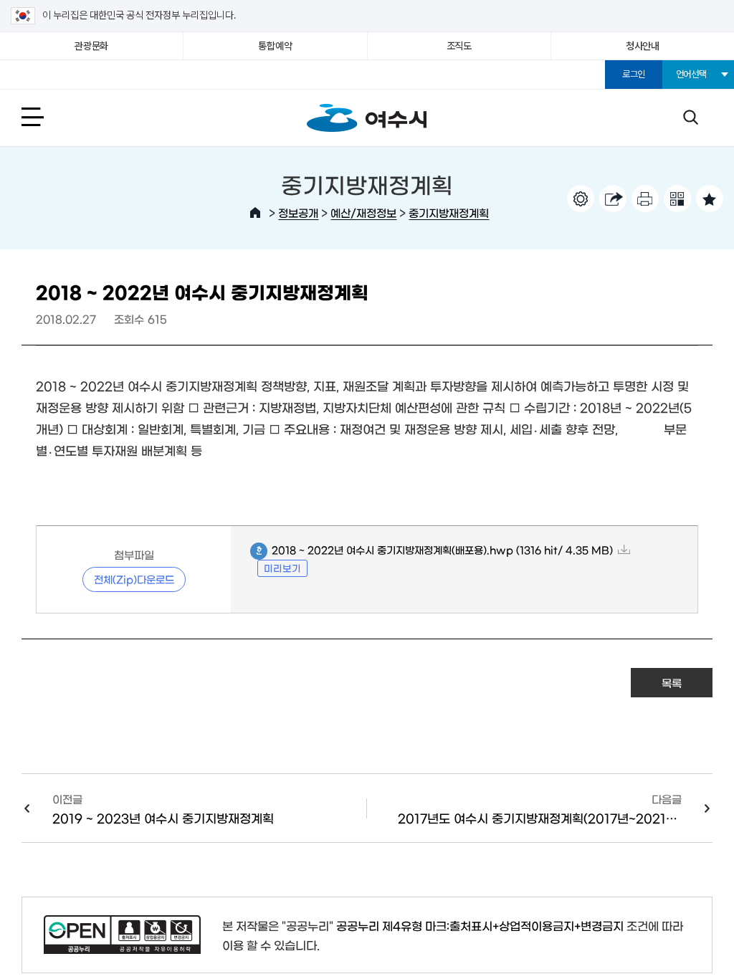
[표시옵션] (580, 198)
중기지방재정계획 (449, 212)
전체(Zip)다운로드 (134, 579)
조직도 (459, 46)
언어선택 (691, 74)
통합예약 (275, 46)
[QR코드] (677, 198)
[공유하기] (612, 198)
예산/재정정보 (363, 212)
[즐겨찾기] (709, 198)
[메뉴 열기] (48, 116)
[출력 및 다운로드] (645, 198)
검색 (690, 116)
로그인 (633, 74)
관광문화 (91, 46)
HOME (255, 213)
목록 (672, 682)
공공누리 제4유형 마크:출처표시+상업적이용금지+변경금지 (480, 925)
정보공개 (298, 212)
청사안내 (642, 46)
